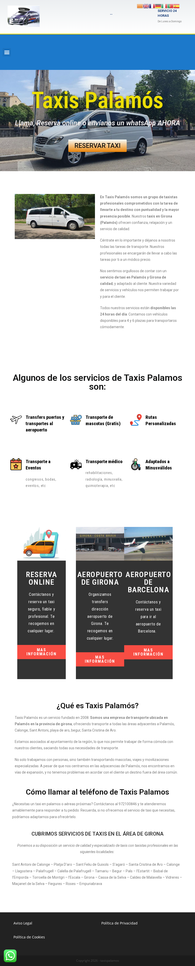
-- (111, 14)
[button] (7, 52)
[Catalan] (140, 5)
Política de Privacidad (119, 923)
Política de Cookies (29, 937)
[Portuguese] (170, 5)
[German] (158, 5)
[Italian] (164, 5)
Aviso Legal (22, 923)
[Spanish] (176, 5)
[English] (146, 5)
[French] (152, 5)
